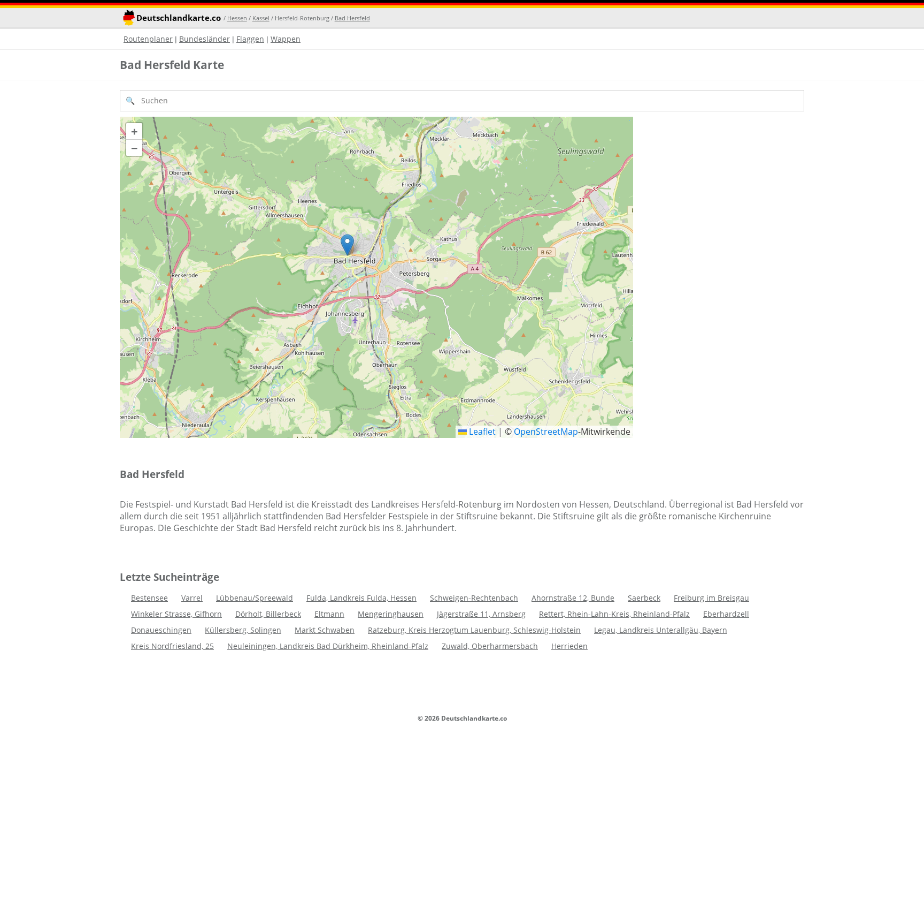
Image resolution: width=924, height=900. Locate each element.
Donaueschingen (161, 630)
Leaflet (481, 431)
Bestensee (149, 598)
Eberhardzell (726, 614)
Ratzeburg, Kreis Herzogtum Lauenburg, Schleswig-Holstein (474, 630)
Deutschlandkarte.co (178, 18)
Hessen (237, 18)
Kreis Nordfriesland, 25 (172, 646)
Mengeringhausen (391, 614)
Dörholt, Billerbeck (268, 614)
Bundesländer (204, 39)
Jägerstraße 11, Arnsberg (481, 614)
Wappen (286, 39)
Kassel (261, 18)
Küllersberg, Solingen (243, 630)
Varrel (192, 598)
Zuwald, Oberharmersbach (490, 646)
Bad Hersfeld (352, 18)
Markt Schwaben (325, 630)
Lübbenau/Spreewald (254, 598)
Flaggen (250, 39)
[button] (347, 245)
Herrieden (569, 646)
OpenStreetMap (546, 431)
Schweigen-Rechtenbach (474, 598)
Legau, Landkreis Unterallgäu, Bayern (660, 630)
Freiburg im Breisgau (711, 598)
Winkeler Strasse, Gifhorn (176, 614)
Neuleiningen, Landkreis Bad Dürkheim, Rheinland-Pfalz (327, 646)
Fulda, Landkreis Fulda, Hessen (361, 598)
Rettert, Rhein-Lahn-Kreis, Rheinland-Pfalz (614, 614)
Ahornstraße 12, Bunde (573, 598)
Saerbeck (644, 598)
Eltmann (329, 614)
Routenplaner (148, 39)
